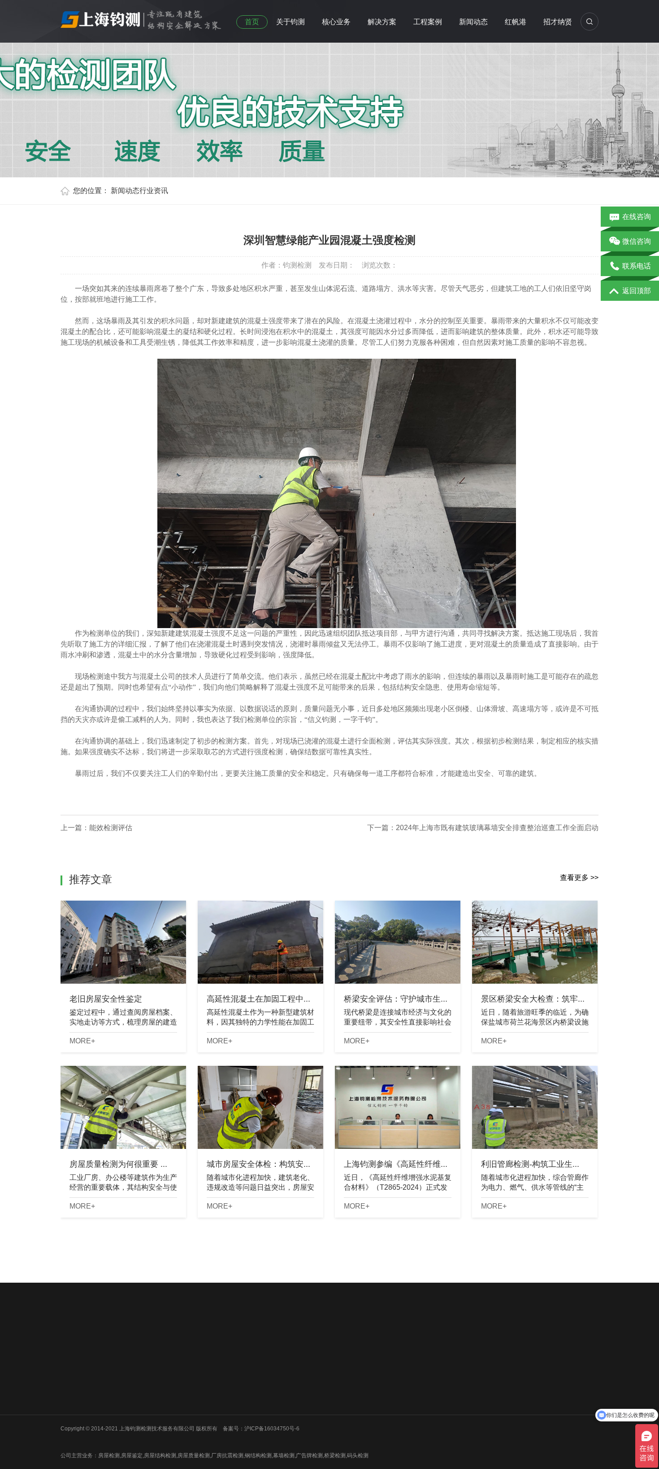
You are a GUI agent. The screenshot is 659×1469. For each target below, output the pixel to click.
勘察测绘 (138, 1436)
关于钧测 (290, 22)
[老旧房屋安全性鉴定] (123, 942)
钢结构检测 (140, 1401)
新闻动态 (473, 22)
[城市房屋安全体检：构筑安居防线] (260, 1107)
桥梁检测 (138, 1377)
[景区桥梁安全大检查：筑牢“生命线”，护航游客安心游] (535, 942)
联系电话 (636, 266)
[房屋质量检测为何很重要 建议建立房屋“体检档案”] (123, 1107)
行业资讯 (153, 190)
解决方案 (382, 22)
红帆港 (515, 22)
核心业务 (336, 22)
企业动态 (271, 1366)
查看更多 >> (579, 877)
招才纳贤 (557, 22)
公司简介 (71, 1366)
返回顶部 (636, 291)
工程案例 (427, 22)
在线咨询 (636, 216)
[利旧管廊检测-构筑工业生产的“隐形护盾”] (535, 1107)
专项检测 (205, 1401)
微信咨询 (636, 241)
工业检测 (138, 1424)
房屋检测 (138, 1366)
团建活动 (71, 1401)
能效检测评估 (110, 827)
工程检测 (205, 1377)
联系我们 (71, 1412)
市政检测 (138, 1389)
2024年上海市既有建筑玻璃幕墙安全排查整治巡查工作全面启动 (497, 827)
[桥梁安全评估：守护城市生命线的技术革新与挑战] (397, 942)
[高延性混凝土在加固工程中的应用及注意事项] (260, 942)
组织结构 (71, 1377)
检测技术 (271, 1389)
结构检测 (205, 1389)
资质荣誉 (71, 1389)
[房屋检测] (141, 17)
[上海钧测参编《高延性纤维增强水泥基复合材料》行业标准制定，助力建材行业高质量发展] (397, 1107)
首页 (252, 22)
